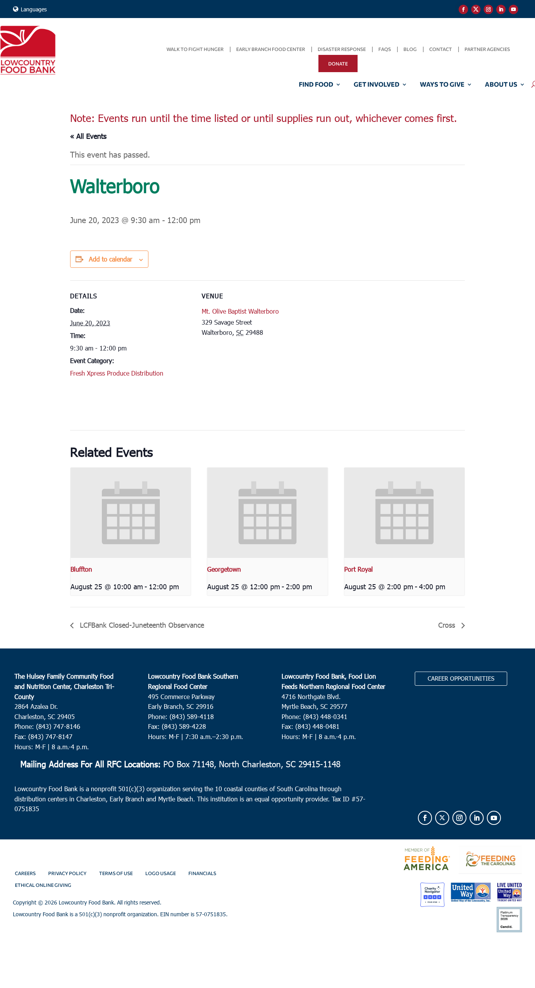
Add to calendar (110, 259)
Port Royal (358, 569)
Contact (440, 49)
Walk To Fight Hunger (195, 49)
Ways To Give (442, 85)
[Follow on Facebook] (463, 9)
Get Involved (376, 85)
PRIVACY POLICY (67, 873)
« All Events (88, 135)
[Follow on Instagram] (488, 9)
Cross (447, 624)
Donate (338, 63)
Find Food (316, 85)
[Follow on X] (476, 9)
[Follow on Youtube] (513, 9)
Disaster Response (342, 49)
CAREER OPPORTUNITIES (461, 678)
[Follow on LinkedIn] (501, 9)
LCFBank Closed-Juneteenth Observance (141, 624)
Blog (410, 49)
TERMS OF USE (116, 873)
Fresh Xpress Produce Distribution (116, 373)
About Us (501, 85)
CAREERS (25, 873)
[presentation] (130, 513)
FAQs (384, 49)
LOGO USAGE (160, 873)
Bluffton (81, 569)
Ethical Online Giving (43, 885)
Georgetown (224, 569)
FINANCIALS (202, 873)
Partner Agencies (487, 49)
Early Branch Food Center (270, 49)
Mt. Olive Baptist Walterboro (240, 311)
